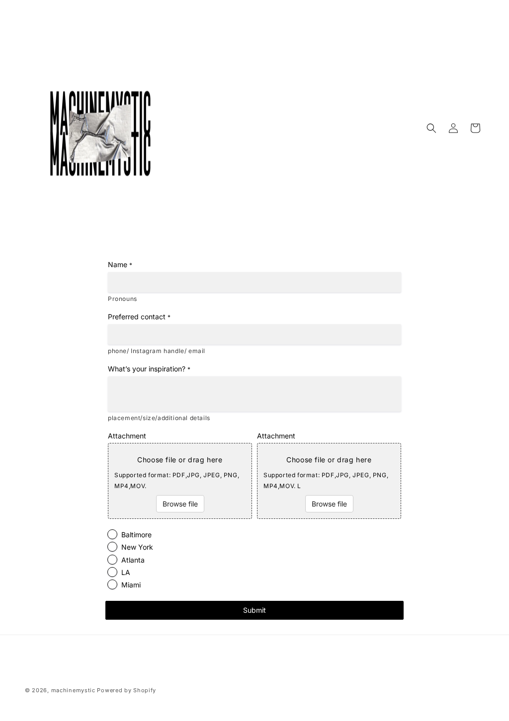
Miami (131, 584)
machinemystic (73, 690)
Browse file (180, 504)
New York (137, 547)
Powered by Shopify (126, 690)
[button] (431, 128)
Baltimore (136, 534)
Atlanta (133, 560)
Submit (254, 610)
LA (125, 572)
